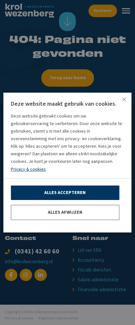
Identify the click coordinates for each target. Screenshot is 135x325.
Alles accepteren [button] (65, 192)
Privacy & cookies (28, 169)
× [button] (124, 100)
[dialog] (67, 162)
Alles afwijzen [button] (65, 212)
